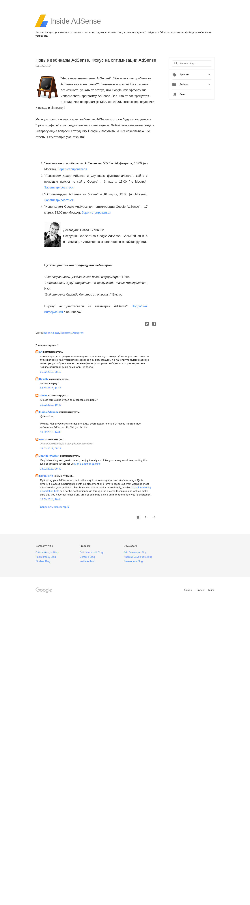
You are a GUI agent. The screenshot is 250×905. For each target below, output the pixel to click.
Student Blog (43, 561)
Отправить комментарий (55, 506)
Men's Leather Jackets (87, 463)
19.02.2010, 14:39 (50, 432)
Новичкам (65, 333)
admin (43, 395)
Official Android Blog (91, 552)
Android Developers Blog (138, 556)
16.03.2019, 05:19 (50, 448)
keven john (46, 475)
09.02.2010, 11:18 (50, 388)
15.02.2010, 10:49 (50, 404)
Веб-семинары (51, 333)
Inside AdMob (87, 561)
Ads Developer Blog (135, 552)
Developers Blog (133, 561)
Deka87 (44, 378)
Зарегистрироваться (72, 169)
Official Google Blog (47, 552)
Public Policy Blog (46, 556)
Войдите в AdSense (158, 32)
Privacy (200, 590)
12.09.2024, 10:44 (50, 499)
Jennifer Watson (49, 455)
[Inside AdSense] (75, 26)
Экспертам (77, 333)
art (41, 351)
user (42, 439)
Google (188, 590)
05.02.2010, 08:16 (50, 371)
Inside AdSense (49, 411)
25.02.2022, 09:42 (50, 468)
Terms (211, 590)
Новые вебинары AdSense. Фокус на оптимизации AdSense (96, 60)
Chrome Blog (87, 556)
